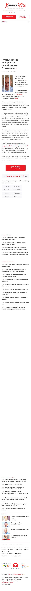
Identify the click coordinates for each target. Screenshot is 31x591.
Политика (4, 544)
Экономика (19, 544)
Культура (19, 547)
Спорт (14, 547)
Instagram (18, 193)
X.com (7, 189)
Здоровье (26, 549)
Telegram (17, 197)
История (26, 547)
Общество (12, 544)
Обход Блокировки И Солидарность (12, 553)
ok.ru (7, 193)
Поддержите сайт (9, 17)
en (14, 12)
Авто (3, 551)
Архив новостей (20, 10)
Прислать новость (8, 10)
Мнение (4, 513)
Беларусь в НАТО (15, 555)
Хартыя (15, 5)
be (9, 12)
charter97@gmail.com (7, 582)
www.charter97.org (20, 574)
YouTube (17, 186)
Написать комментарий (15, 176)
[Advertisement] (15, 41)
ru (11, 12)
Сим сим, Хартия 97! (22, 17)
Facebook (7, 186)
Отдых (8, 551)
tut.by (16, 98)
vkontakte (17, 189)
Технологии (18, 549)
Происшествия (6, 547)
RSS (7, 197)
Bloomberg (19, 94)
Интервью (10, 549)
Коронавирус (5, 555)
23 (16, 68)
